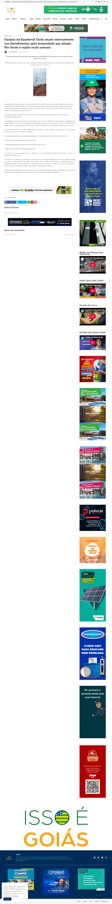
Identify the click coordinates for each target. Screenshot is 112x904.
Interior (55, 19)
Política (84, 19)
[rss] (107, 2)
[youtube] (99, 2)
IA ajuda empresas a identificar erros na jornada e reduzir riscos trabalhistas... (33, 2)
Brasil (70, 19)
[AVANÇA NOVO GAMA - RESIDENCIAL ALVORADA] (93, 140)
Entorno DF (46, 19)
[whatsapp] (96, 2)
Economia (63, 19)
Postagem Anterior (10, 235)
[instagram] (101, 2)
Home (7, 19)
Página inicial (7, 36)
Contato (85, 901)
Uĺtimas (23, 19)
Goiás (31, 19)
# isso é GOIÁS (17, 36)
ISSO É (14, 19)
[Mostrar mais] (38, 202)
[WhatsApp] (28, 202)
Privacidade (105, 901)
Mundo (77, 19)
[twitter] (104, 2)
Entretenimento (94, 19)
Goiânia (38, 19)
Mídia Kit (97, 901)
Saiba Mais (15, 896)
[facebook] (94, 857)
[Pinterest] (32, 202)
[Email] (35, 202)
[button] (101, 19)
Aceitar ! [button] (7, 899)
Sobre (90, 901)
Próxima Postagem (69, 235)
